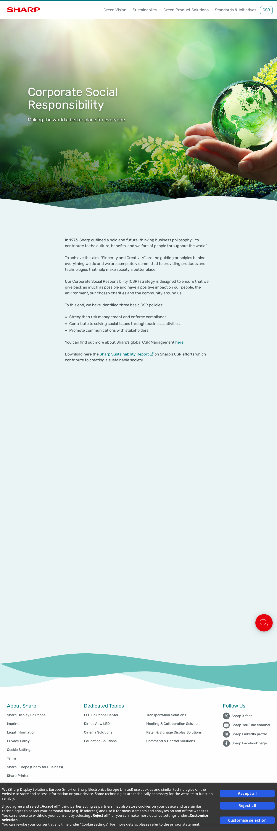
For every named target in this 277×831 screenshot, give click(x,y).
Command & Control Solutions (170, 741)
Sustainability (145, 10)
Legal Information (21, 732)
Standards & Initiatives (235, 10)
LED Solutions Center (101, 715)
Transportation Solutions (166, 715)
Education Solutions (100, 741)
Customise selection (247, 820)
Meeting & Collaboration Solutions (173, 724)
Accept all (247, 793)
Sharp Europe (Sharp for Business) (35, 767)
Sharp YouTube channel (251, 725)
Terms (11, 758)
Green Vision (114, 10)
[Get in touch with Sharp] (264, 622)
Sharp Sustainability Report (124, 354)
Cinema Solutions (98, 732)
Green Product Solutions (186, 10)
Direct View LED (97, 724)
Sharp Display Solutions (26, 715)
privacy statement (184, 824)
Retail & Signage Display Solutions (174, 732)
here (179, 342)
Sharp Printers (18, 776)
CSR (266, 10)
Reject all (247, 805)
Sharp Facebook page (249, 743)
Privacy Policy (18, 741)
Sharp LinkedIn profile (249, 734)
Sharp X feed (242, 716)
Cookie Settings (19, 750)
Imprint (13, 724)
